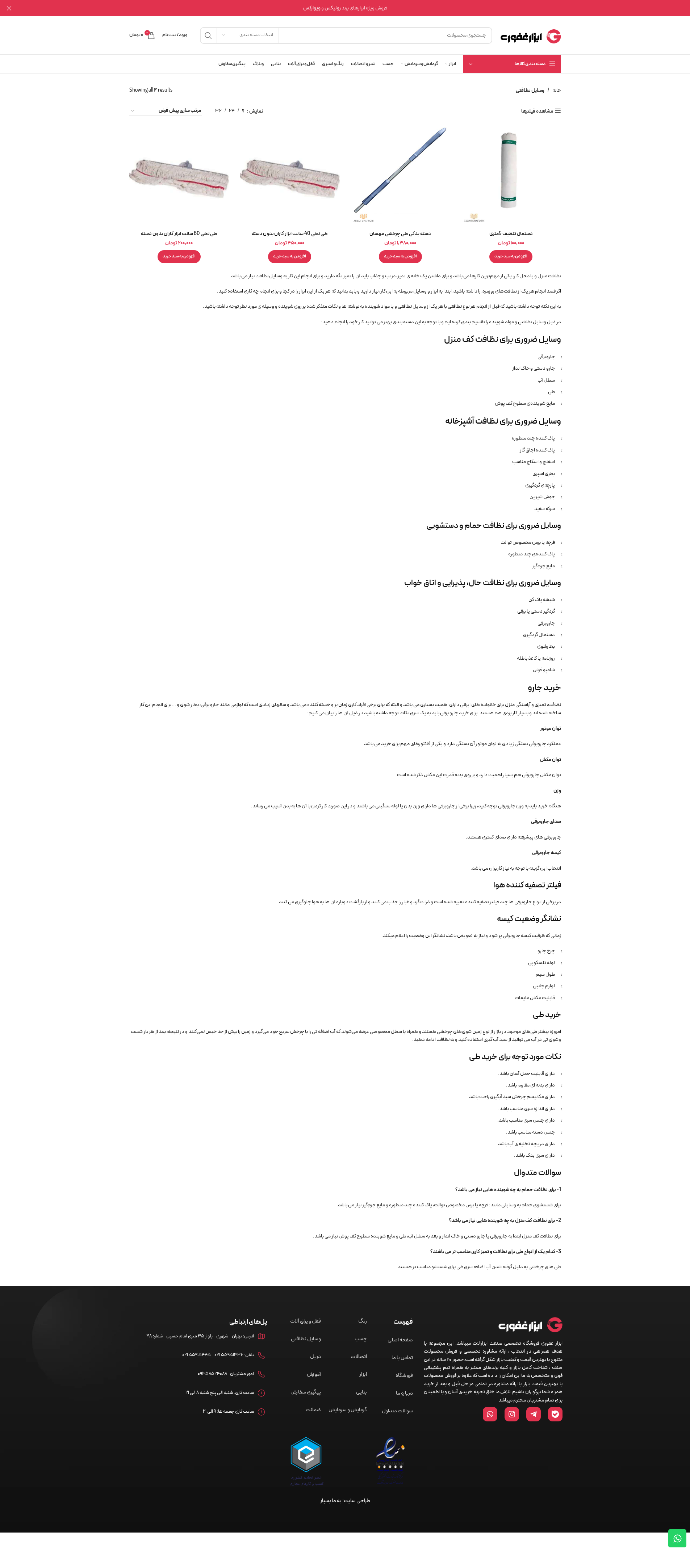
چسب (361, 1339)
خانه (556, 90)
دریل (315, 1357)
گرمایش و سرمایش (348, 1410)
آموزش (314, 1374)
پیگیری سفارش (305, 1392)
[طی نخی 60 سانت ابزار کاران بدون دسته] (179, 177)
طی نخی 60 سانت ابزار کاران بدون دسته (179, 234)
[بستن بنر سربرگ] (9, 8)
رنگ (362, 1321)
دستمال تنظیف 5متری (511, 234)
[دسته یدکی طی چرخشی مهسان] (401, 177)
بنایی (361, 1392)
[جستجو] (208, 35)
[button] (510, 256)
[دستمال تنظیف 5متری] (511, 177)
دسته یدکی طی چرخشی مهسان (400, 234)
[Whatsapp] (677, 1538)
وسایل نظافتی (306, 1339)
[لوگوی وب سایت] (530, 35)
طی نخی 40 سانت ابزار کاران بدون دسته (289, 234)
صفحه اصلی (400, 1340)
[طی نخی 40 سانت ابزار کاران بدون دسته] (290, 177)
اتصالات (359, 1357)
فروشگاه (404, 1375)
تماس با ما (402, 1358)
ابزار (363, 1374)
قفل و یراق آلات (305, 1321)
